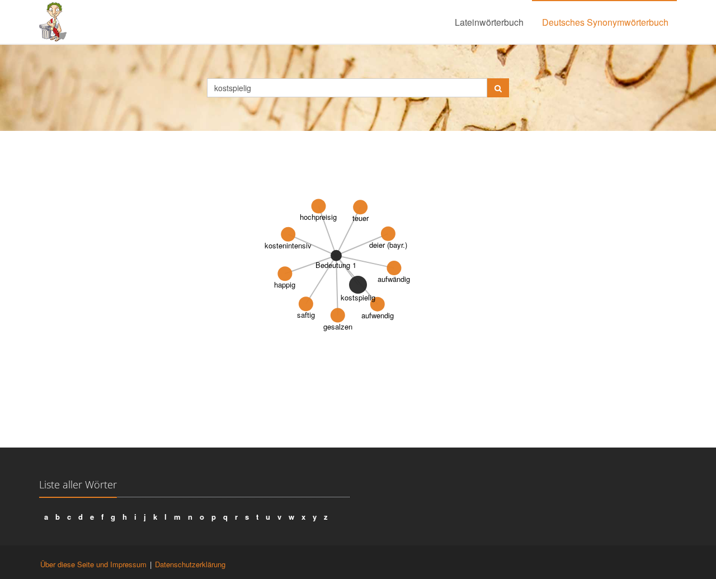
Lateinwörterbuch (489, 22)
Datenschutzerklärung (190, 564)
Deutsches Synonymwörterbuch (605, 22)
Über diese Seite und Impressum (93, 564)
